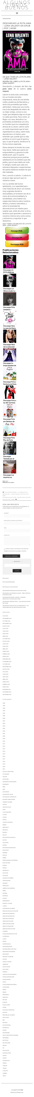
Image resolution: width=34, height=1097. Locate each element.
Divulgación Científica (9, 837)
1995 (4, 713)
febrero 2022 (6, 684)
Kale (22, 1090)
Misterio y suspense (8, 956)
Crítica (4, 819)
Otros (4, 982)
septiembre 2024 (7, 623)
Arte (4, 789)
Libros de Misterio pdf (9, 916)
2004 (4, 726)
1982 (4, 705)
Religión (5, 1022)
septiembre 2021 (7, 694)
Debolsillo (6, 827)
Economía (5, 842)
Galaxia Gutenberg (8, 878)
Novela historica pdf (8, 977)
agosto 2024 (6, 626)
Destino (5, 832)
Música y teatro (7, 961)
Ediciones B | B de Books (9, 847)
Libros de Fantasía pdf (9, 913)
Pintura (5, 999)
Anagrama (6, 784)
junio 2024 (5, 631)
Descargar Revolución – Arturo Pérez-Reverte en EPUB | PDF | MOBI (17, 498)
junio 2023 (5, 643)
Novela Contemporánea (9, 974)
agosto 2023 (6, 641)
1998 (4, 715)
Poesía (4, 1007)
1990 (4, 710)
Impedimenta (6, 900)
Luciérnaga (6, 936)
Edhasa (5, 845)
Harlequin (6, 885)
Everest (5, 865)
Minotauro (6, 954)
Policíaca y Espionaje (8, 1010)
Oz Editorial (6, 987)
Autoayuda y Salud (8, 794)
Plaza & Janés (6, 1004)
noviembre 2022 (7, 661)
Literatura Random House (10, 933)
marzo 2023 (6, 651)
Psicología (6, 1017)
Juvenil (5, 906)
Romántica (6, 1027)
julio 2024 (5, 628)
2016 (4, 756)
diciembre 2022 (7, 659)
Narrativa (5, 964)
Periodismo (6, 994)
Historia (5, 893)
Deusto (5, 835)
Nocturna (5, 969)
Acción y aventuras (8, 771)
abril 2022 (5, 679)
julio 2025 (5, 615)
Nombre (6, 513)
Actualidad (6, 774)
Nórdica (5, 971)
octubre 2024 (6, 621)
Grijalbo (5, 883)
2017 (4, 759)
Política (5, 1012)
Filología (5, 873)
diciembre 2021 (7, 689)
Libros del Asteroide (8, 918)
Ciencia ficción (7, 807)
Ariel (4, 786)
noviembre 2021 (7, 692)
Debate (4, 824)
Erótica (5, 855)
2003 (4, 723)
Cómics (5, 817)
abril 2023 (5, 649)
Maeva (4, 941)
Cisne (4, 809)
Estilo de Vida (6, 862)
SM (3, 1048)
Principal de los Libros (9, 1015)
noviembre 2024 (7, 618)
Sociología (6, 1050)
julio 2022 (5, 671)
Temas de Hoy (6, 1060)
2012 (4, 746)
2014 (4, 751)
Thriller (5, 1065)
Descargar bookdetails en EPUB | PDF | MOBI (14, 590)
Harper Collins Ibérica (9, 888)
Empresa (5, 852)
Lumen (4, 939)
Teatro (5, 1058)
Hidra (4, 890)
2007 (4, 733)
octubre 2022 (6, 664)
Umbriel (5, 1073)
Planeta (5, 1002)
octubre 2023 (6, 638)
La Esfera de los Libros (9, 908)
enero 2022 (6, 687)
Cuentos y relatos (8, 822)
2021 (4, 769)
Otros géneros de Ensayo (10, 984)
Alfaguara (6, 779)
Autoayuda (6, 791)
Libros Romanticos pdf (9, 928)
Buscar (17, 570)
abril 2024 (5, 636)
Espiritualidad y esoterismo (10, 860)
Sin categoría (11, 482)
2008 (4, 736)
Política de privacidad (9, 582)
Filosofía (5, 875)
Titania (4, 1068)
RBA (4, 1020)
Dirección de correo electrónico (13, 520)
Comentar (7, 535)
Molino (5, 959)
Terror (5, 1063)
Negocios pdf (6, 966)
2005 (4, 728)
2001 (4, 721)
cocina (5, 814)
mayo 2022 (5, 676)
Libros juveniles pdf (8, 926)
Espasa (4, 857)
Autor (7, 481)
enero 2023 (6, 656)
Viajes (4, 1075)
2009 (4, 738)
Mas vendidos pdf (7, 946)
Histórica (5, 895)
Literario (5, 931)
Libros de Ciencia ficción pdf (10, 911)
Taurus (5, 1055)
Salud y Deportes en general (10, 1035)
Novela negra (6, 979)
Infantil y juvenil (7, 903)
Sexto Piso (5, 1040)
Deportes (5, 830)
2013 (4, 748)
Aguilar (5, 776)
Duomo (5, 840)
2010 (4, 741)
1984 (4, 708)
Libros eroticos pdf (8, 921)
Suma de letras (7, 1053)
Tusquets (5, 1070)
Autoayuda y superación (9, 796)
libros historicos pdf (8, 923)
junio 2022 (5, 674)
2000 (4, 718)
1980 (4, 703)
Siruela (5, 1045)
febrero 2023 (6, 654)
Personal (5, 997)
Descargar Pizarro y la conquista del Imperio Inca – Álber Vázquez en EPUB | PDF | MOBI (16, 494)
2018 (4, 761)
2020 (4, 766)
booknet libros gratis (9, 799)
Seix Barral (6, 1037)
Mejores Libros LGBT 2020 (9, 949)
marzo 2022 (6, 681)
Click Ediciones (7, 812)
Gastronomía (6, 880)
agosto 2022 (6, 669)
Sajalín (5, 1030)
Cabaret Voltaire (7, 802)
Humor (5, 898)
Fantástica (6, 870)
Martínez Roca (7, 944)
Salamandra (6, 1032)
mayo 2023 (5, 646)
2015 (4, 753)
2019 (4, 764)
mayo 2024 (5, 633)
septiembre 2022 (7, 666)
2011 (4, 743)
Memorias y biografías (9, 951)
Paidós (4, 989)
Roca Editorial (7, 1025)
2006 (4, 731)
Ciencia (5, 804)
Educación (6, 850)
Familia (5, 868)
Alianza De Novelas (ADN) (9, 781)
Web (5, 528)
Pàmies (4, 992)
